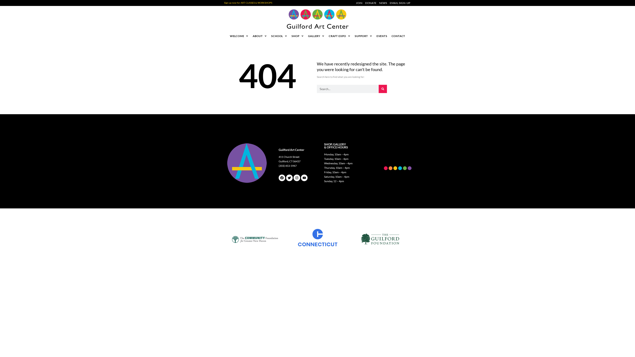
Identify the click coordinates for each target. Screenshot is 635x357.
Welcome (237, 36)
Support (361, 36)
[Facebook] (282, 178)
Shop (295, 36)
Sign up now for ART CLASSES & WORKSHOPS (248, 2)
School (277, 36)
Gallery (314, 36)
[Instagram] (297, 178)
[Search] (383, 89)
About (258, 36)
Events (382, 36)
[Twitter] (289, 178)
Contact (398, 36)
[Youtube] (304, 178)
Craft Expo (337, 36)
